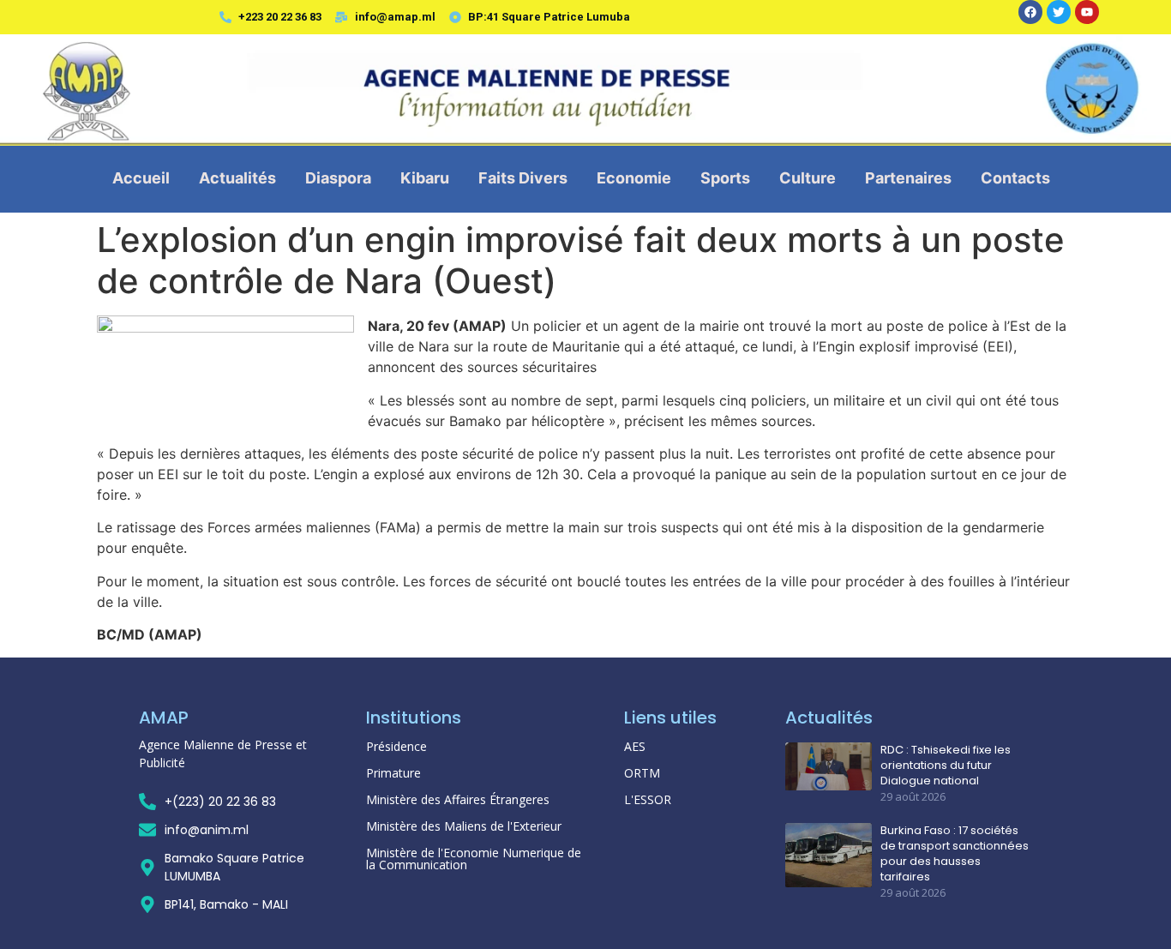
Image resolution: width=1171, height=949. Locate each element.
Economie (634, 178)
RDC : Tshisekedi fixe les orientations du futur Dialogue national (945, 765)
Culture (807, 178)
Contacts (1015, 178)
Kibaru (424, 178)
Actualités (237, 178)
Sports (725, 178)
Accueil (141, 178)
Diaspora (338, 178)
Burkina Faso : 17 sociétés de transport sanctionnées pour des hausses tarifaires (954, 854)
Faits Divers (522, 178)
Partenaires (908, 178)
